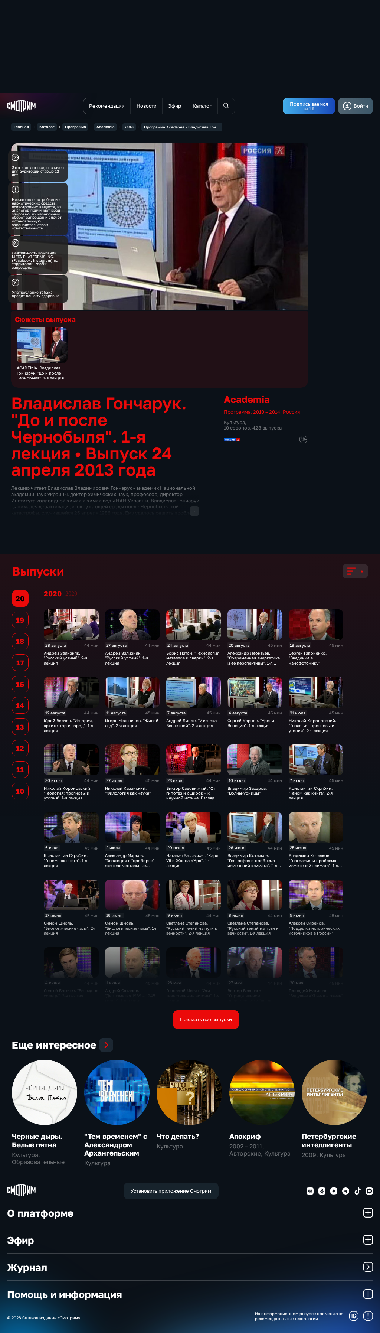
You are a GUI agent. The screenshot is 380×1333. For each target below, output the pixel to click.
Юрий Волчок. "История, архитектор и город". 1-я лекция (68, 725)
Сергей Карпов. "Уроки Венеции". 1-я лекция (250, 723)
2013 (129, 126)
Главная (21, 126)
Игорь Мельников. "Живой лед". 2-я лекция (131, 723)
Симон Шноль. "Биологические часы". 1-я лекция (131, 927)
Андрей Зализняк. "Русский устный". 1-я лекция (126, 658)
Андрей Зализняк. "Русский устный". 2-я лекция (65, 658)
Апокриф (245, 1136)
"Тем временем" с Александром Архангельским (115, 1144)
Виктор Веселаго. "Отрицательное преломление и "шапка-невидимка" (251, 998)
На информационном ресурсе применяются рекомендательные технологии (299, 1316)
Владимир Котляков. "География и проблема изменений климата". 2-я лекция (252, 863)
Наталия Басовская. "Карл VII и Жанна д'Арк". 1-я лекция (192, 860)
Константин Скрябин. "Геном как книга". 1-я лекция (66, 860)
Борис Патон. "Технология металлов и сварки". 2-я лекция (192, 658)
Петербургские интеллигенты (329, 1140)
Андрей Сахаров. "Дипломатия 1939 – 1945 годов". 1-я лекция (130, 995)
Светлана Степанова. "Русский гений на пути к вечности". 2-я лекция (191, 927)
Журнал (27, 1267)
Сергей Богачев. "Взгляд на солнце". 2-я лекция (71, 993)
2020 (71, 593)
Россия (291, 412)
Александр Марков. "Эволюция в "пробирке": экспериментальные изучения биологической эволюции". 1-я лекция (130, 865)
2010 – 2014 (266, 412)
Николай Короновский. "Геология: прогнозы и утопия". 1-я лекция (67, 793)
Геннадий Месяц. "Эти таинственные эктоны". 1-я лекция (192, 995)
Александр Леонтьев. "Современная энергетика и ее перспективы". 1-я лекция (253, 660)
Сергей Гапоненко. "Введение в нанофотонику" (308, 658)
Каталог (47, 126)
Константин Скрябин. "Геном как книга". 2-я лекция (310, 793)
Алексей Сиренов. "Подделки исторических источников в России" (314, 927)
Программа (75, 126)
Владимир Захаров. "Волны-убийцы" (247, 790)
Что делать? (178, 1136)
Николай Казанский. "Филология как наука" (128, 790)
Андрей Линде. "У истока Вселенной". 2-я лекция (191, 723)
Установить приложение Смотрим (171, 1191)
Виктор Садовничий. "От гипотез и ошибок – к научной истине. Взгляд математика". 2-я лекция (190, 795)
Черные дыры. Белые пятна (37, 1140)
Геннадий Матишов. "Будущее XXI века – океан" (316, 993)
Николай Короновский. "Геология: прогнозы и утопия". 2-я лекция (312, 725)
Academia (105, 126)
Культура (234, 422)
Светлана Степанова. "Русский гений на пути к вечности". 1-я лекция (252, 927)
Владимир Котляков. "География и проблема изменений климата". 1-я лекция (313, 863)
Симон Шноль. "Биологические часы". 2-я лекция (70, 927)
